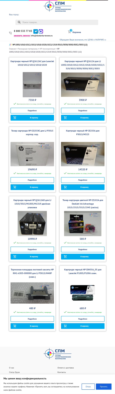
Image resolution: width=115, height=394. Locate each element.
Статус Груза (14, 372)
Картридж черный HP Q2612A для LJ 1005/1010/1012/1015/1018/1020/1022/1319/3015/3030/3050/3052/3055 (82, 65)
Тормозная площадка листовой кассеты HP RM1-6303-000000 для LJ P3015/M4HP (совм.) (32, 273)
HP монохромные (47, 49)
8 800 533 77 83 (23, 31)
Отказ (88, 386)
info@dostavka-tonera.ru (42, 35)
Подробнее (32, 110)
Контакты (62, 372)
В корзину (34, 118)
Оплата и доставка (66, 367)
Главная (12, 49)
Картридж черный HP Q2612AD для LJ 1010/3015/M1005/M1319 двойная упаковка (32, 204)
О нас (110, 9)
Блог (111, 30)
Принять (103, 386)
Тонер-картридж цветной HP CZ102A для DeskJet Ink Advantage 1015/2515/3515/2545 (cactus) (83, 204)
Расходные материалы (28, 49)
